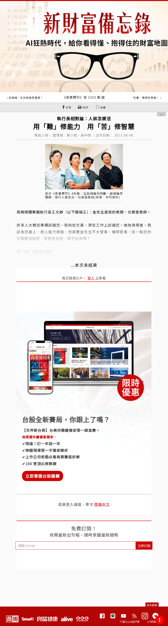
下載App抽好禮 (129, 622)
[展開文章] (103, 97)
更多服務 (152, 605)
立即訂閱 (144, 546)
